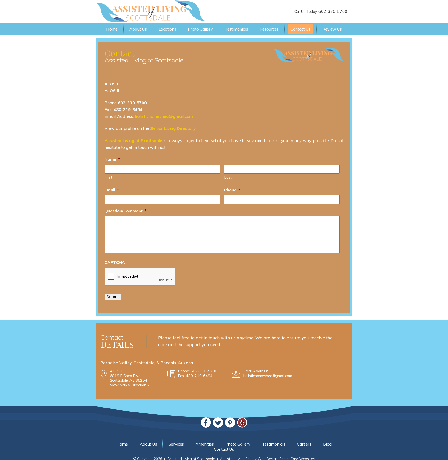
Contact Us (300, 29)
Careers (304, 444)
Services (176, 444)
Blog (327, 444)
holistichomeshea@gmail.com (164, 116)
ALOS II (112, 90)
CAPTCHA (115, 262)
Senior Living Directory (173, 128)
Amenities (205, 444)
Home (112, 29)
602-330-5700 (332, 11)
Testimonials (236, 29)
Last (228, 177)
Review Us (332, 29)
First (108, 177)
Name (112, 159)
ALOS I (111, 83)
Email (112, 190)
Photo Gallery (200, 29)
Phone (232, 190)
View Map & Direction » (129, 385)
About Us (138, 29)
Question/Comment (125, 211)
